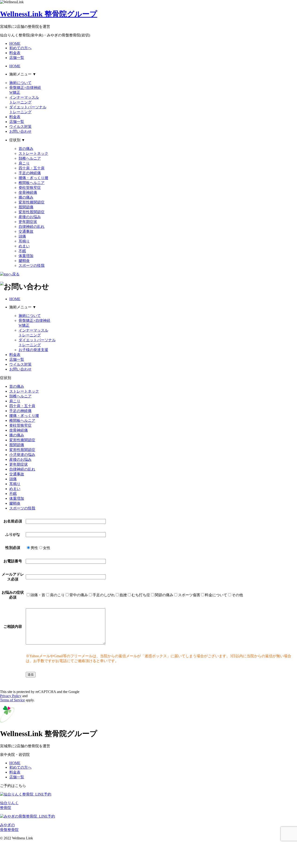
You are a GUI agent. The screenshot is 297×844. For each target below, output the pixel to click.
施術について (20, 83)
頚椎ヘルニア (30, 158)
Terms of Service (12, 700)
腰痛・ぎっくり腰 (33, 178)
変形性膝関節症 (32, 202)
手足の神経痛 (30, 173)
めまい (24, 246)
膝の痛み (26, 197)
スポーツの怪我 (32, 265)
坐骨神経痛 (28, 192)
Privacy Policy (10, 696)
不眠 (22, 251)
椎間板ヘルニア (32, 183)
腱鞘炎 (24, 261)
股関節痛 (26, 207)
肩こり (24, 163)
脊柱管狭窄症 (30, 188)
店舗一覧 (16, 58)
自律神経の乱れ (32, 227)
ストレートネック (33, 153)
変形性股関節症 (32, 212)
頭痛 (22, 236)
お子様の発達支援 (33, 350)
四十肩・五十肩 (32, 168)
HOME (14, 43)
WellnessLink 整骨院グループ (48, 14)
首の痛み (26, 149)
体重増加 (26, 256)
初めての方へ (20, 48)
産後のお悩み (30, 217)
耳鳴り (24, 241)
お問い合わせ (20, 131)
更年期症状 (28, 222)
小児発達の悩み (22, 455)
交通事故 (26, 231)
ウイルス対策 (20, 127)
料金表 (14, 53)
